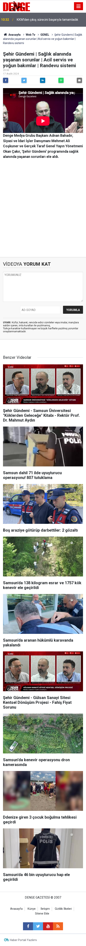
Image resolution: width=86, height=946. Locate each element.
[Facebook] (5, 80)
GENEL (44, 34)
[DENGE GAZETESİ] (16, 6)
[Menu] (78, 6)
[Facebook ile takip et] (28, 926)
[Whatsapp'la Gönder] (61, 80)
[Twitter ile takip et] (38, 926)
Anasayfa (14, 34)
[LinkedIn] (42, 80)
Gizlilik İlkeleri (63, 909)
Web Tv (30, 34)
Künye (32, 909)
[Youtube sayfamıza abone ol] (48, 926)
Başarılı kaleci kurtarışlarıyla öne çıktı (42, 20)
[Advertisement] (43, 208)
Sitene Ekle (42, 913)
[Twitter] (24, 80)
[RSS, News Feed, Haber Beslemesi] (58, 926)
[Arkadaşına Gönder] (79, 80)
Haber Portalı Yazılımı (23, 940)
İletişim (45, 909)
